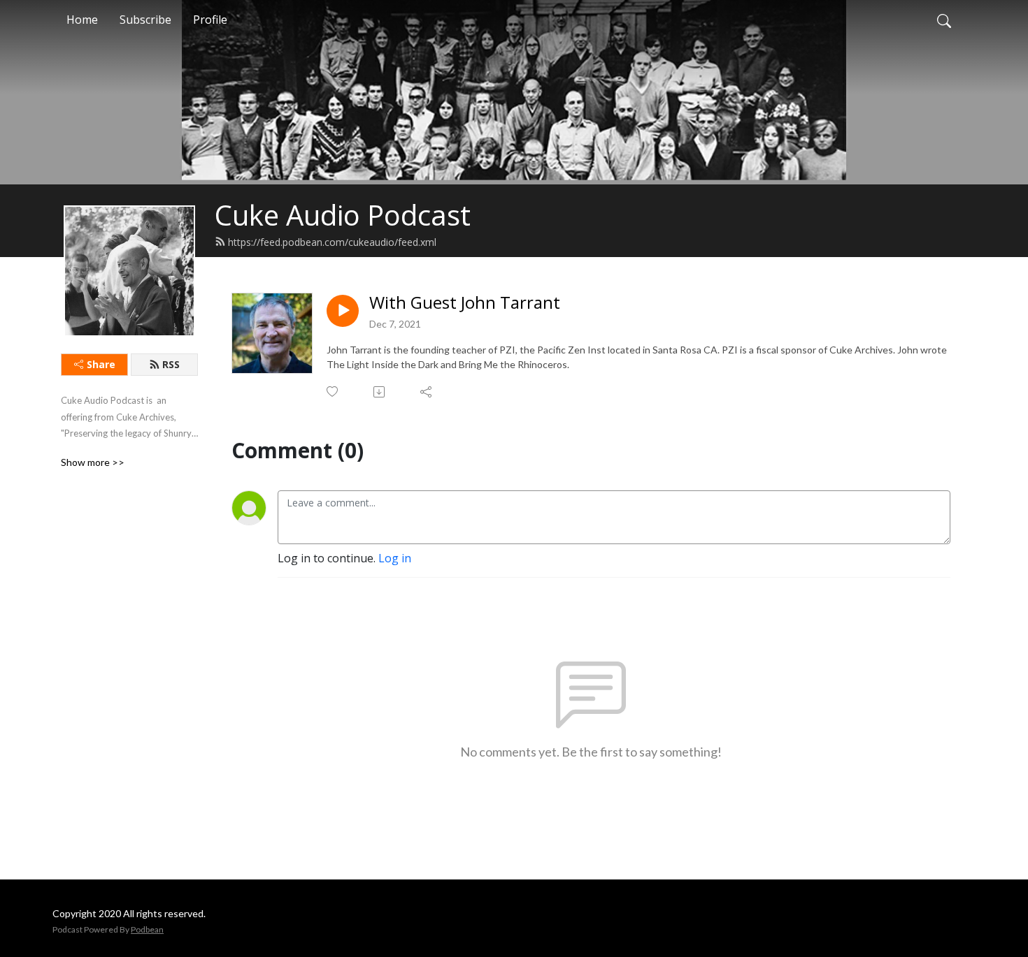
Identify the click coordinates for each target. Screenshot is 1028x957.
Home (82, 19)
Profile (210, 19)
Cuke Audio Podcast (343, 215)
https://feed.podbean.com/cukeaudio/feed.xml (332, 242)
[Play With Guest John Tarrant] (343, 311)
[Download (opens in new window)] (380, 392)
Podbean (147, 929)
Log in (394, 558)
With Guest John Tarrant (464, 303)
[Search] (944, 20)
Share (101, 364)
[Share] (427, 392)
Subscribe (145, 19)
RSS (171, 364)
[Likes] (333, 391)
